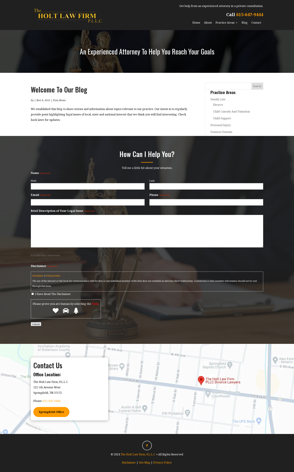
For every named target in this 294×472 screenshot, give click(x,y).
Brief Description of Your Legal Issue (63, 211)
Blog (245, 22)
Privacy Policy (53, 275)
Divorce (218, 105)
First (33, 180)
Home (196, 22)
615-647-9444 (249, 14)
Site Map (144, 462)
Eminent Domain (221, 132)
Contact (256, 22)
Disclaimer (38, 275)
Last (152, 180)
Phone (159, 195)
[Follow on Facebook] (147, 445)
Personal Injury (220, 125)
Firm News (59, 100)
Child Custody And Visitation (231, 111)
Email (41, 195)
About (208, 22)
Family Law (217, 99)
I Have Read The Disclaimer (53, 294)
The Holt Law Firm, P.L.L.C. (138, 454)
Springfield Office (51, 412)
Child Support (222, 118)
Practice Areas (225, 22)
